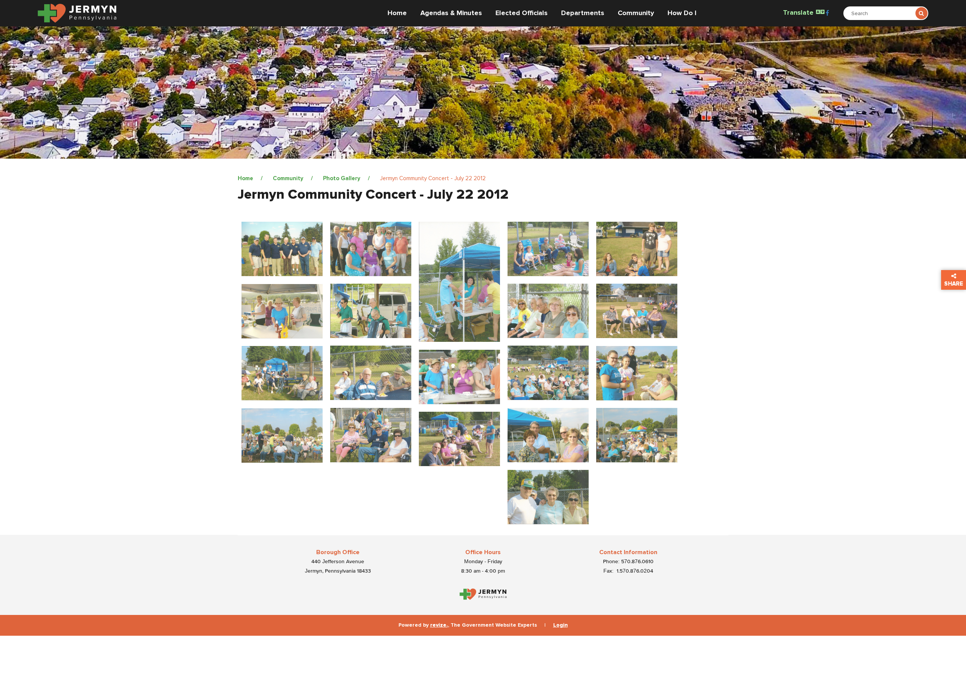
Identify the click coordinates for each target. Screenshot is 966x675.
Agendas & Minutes (451, 13)
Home (397, 13)
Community (636, 13)
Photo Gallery (341, 178)
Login (560, 625)
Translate (799, 12)
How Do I (682, 13)
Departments (582, 13)
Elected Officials (521, 13)
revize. (439, 625)
